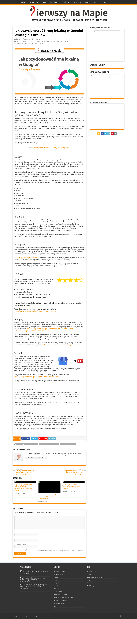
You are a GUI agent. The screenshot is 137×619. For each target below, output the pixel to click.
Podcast (66, 2)
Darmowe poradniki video (50, 2)
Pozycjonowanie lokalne (31, 41)
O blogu (74, 2)
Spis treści (33, 2)
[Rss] (98, 133)
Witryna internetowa (20, 544)
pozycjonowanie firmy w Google (49, 444)
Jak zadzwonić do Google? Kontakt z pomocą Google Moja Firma (33, 579)
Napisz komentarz (23, 43)
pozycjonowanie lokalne (68, 444)
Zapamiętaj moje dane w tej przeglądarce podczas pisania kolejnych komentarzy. (61, 550)
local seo (19, 444)
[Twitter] (105, 133)
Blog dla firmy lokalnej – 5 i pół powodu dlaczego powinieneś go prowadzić (73, 471)
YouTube (56, 609)
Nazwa (16, 532)
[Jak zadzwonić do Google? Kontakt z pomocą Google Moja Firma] (20, 578)
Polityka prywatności (93, 586)
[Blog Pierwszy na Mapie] (68, 13)
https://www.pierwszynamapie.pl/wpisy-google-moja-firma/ (63, 345)
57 (30, 575)
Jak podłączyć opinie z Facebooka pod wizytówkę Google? (71, 486)
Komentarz (18, 515)
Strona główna (15, 2)
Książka (95, 2)
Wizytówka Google (59, 603)
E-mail (16, 538)
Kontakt (103, 2)
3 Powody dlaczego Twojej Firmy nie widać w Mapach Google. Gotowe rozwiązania (33, 586)
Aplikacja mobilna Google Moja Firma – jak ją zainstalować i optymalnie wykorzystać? (25, 471)
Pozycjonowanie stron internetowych (54, 41)
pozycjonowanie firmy (31, 444)
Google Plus (57, 583)
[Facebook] (102, 133)
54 (29, 581)
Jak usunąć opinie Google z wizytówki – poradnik (35, 572)
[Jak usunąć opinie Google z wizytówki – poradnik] (21, 571)
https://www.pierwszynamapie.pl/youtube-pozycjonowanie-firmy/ (37, 377)
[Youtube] (112, 133)
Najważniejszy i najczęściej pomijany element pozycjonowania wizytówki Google (23, 487)
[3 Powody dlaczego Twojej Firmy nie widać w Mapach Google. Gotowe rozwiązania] (20, 584)
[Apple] (115, 133)
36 (30, 590)
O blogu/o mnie (91, 571)
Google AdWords (58, 580)
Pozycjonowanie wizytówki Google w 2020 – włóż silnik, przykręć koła (47, 497)
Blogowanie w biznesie (60, 571)
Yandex (56, 606)
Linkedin (25, 339)
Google (19, 41)
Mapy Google (57, 589)
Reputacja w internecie (60, 600)
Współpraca (84, 2)
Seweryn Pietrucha (23, 39)
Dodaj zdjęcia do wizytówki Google (26, 258)
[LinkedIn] (108, 133)
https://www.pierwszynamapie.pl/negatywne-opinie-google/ (35, 311)
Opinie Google (58, 591)
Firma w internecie (59, 574)
